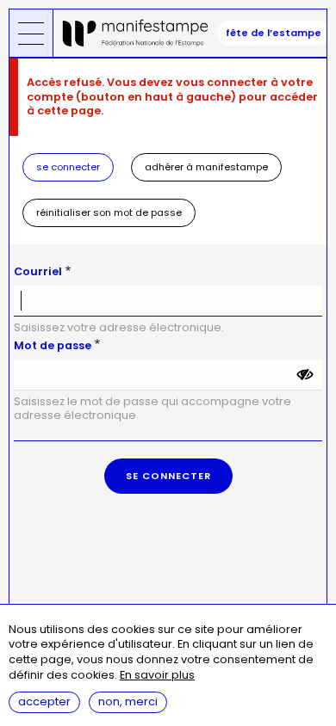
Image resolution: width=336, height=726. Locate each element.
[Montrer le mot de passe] (305, 375)
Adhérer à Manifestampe (206, 167)
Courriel (38, 271)
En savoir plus (157, 675)
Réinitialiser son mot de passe (109, 212)
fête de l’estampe (273, 33)
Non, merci (128, 701)
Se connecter (68, 167)
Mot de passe (52, 345)
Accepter (44, 701)
